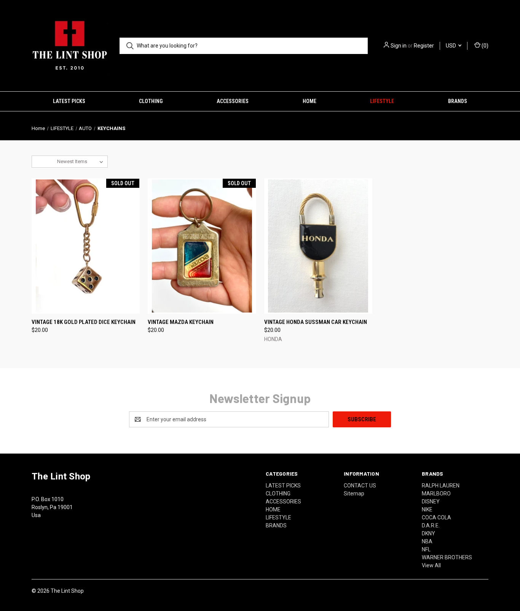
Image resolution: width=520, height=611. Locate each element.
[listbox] (81, 161)
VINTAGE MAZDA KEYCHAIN (181, 322)
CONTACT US (360, 485)
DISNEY (431, 501)
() (484, 46)
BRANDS (457, 101)
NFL (426, 549)
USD (451, 46)
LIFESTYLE (382, 101)
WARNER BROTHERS (447, 557)
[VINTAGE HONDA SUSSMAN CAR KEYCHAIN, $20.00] (318, 246)
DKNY (428, 533)
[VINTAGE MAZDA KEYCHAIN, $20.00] (201, 246)
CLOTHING (151, 101)
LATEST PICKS (69, 101)
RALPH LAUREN (440, 485)
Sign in (399, 46)
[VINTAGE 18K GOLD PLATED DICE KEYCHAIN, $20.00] (85, 246)
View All (431, 565)
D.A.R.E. (431, 525)
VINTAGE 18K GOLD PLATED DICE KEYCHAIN (84, 322)
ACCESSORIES (233, 101)
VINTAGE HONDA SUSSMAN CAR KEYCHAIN (315, 322)
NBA (427, 541)
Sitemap (354, 493)
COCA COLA (436, 517)
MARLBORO (436, 493)
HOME (309, 101)
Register (424, 46)
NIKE (427, 509)
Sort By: (44, 161)
